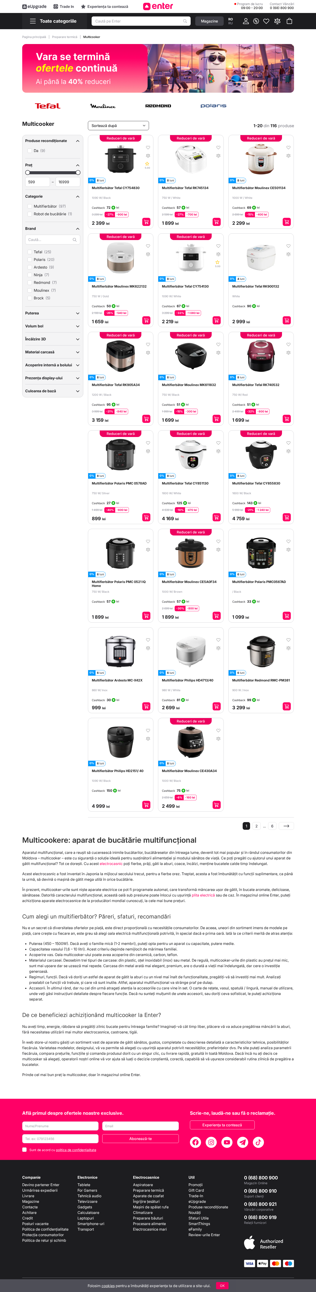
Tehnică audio (89, 1196)
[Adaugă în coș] (146, 222)
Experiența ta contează (222, 1125)
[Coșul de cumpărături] (289, 21)
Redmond (42, 282)
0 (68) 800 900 (261, 1178)
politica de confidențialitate (76, 1150)
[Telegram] (242, 1142)
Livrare (28, 1196)
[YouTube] (226, 1142)
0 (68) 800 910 (260, 1191)
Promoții (196, 1184)
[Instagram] (211, 1142)
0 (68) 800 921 (260, 1204)
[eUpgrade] (34, 6)
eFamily (195, 1229)
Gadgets (84, 1207)
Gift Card (196, 1190)
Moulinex (41, 290)
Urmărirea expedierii (40, 1190)
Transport (85, 1229)
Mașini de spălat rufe (151, 1207)
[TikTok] (258, 1142)
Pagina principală (34, 37)
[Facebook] (195, 1142)
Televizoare (87, 1201)
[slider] (27, 172)
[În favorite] (148, 147)
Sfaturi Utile (199, 1218)
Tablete (83, 1184)
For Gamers (87, 1190)
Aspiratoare (143, 1184)
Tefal (38, 252)
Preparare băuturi (148, 1218)
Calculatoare (88, 1212)
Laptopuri (85, 1218)
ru (230, 23)
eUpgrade (197, 1201)
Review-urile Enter (204, 1234)
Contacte (30, 1207)
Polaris (39, 259)
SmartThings (199, 1223)
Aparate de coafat (148, 1196)
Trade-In (196, 1196)
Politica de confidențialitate (45, 1229)
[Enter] (158, 6)
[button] (52, 140)
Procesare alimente (149, 1223)
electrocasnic (111, 863)
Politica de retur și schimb (44, 1240)
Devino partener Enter (40, 1184)
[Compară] (277, 21)
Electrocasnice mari (150, 1229)
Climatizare (143, 1212)
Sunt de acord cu (62, 1150)
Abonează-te (140, 1138)
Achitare (29, 1212)
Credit (27, 1218)
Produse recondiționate (208, 1207)
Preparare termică (65, 37)
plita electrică (203, 895)
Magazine (30, 1201)
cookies (108, 1285)
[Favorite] (266, 21)
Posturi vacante (35, 1223)
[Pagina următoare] (286, 826)
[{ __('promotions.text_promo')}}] (256, 21)
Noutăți (195, 1212)
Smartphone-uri (90, 1223)
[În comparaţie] (148, 155)
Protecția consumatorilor (43, 1234)
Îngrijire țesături (146, 1201)
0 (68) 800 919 (260, 1217)
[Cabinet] (246, 21)
